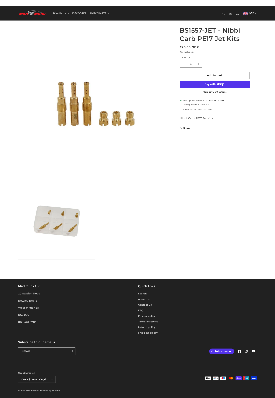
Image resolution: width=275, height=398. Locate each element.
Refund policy (146, 327)
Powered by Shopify (49, 391)
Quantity (185, 57)
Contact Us (145, 304)
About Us (144, 299)
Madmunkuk (32, 391)
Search (142, 293)
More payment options (214, 92)
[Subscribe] (71, 351)
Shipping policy (148, 332)
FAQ (140, 310)
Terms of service (148, 321)
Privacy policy (146, 315)
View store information (197, 109)
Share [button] (187, 128)
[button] (60, 13)
